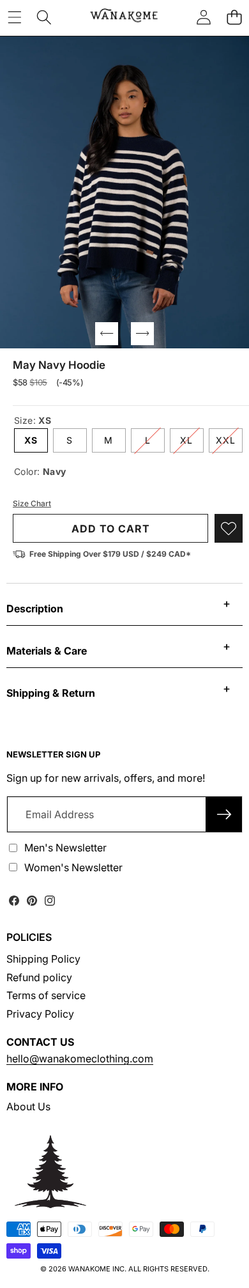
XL (192, 443)
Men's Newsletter (65, 847)
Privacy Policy (40, 1013)
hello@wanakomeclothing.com (79, 1058)
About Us (28, 1106)
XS (31, 440)
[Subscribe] (224, 814)
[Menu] (14, 17)
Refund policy (39, 977)
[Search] (44, 17)
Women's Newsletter (73, 867)
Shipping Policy (43, 958)
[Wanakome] (124, 17)
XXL (229, 443)
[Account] (204, 17)
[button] (234, 17)
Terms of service (46, 995)
